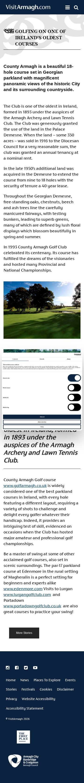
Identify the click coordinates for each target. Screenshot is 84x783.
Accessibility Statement (24, 708)
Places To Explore (47, 680)
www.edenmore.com (23, 588)
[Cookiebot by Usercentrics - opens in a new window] (61, 355)
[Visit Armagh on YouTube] (35, 667)
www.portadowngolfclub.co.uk (32, 605)
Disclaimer (65, 689)
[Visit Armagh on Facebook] (17, 667)
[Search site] (76, 7)
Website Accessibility (38, 699)
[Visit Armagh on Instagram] (8, 667)
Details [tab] (42, 358)
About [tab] (69, 358)
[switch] (74, 388)
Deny (42, 427)
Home (11, 680)
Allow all (42, 417)
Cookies (46, 689)
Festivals (28, 689)
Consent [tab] (15, 358)
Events (70, 680)
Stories (11, 689)
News (24, 680)
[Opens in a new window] (23, 762)
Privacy (11, 699)
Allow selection (42, 421)
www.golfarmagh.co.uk (25, 485)
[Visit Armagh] (28, 9)
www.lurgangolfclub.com (27, 594)
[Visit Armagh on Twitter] (26, 667)
